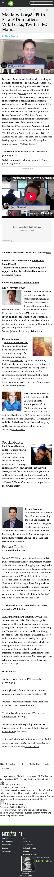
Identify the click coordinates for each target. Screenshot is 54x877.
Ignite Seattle (16, 360)
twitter (47, 764)
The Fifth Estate (34, 764)
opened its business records (34, 558)
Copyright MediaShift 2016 (26, 875)
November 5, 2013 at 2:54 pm (13, 806)
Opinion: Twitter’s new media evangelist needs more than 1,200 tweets (25, 703)
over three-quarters (31, 586)
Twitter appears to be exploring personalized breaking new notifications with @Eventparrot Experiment (25, 727)
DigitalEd (26, 851)
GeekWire (16, 349)
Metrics (4, 838)
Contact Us (27, 841)
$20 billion (46, 104)
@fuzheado (15, 331)
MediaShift (12, 833)
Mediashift (11, 3)
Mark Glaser (45, 860)
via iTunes (15, 274)
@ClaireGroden (31, 746)
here (48, 252)
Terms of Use (26, 871)
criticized (28, 634)
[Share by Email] (47, 9)
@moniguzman (17, 385)
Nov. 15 (15, 594)
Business (5, 848)
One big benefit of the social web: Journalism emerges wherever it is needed (24, 692)
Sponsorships (28, 845)
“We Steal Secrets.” (28, 143)
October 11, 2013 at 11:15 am (13, 787)
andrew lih (13, 764)
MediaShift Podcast (30, 855)
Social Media (6, 845)
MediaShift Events (29, 848)
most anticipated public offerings (26, 88)
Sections (3, 3)
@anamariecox (17, 429)
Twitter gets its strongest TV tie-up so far (22, 679)
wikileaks (5, 768)
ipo (23, 764)
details (22, 93)
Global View (6, 851)
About (25, 838)
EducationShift (7, 841)
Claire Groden (11, 36)
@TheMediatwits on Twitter (24, 282)
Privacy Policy (27, 869)
